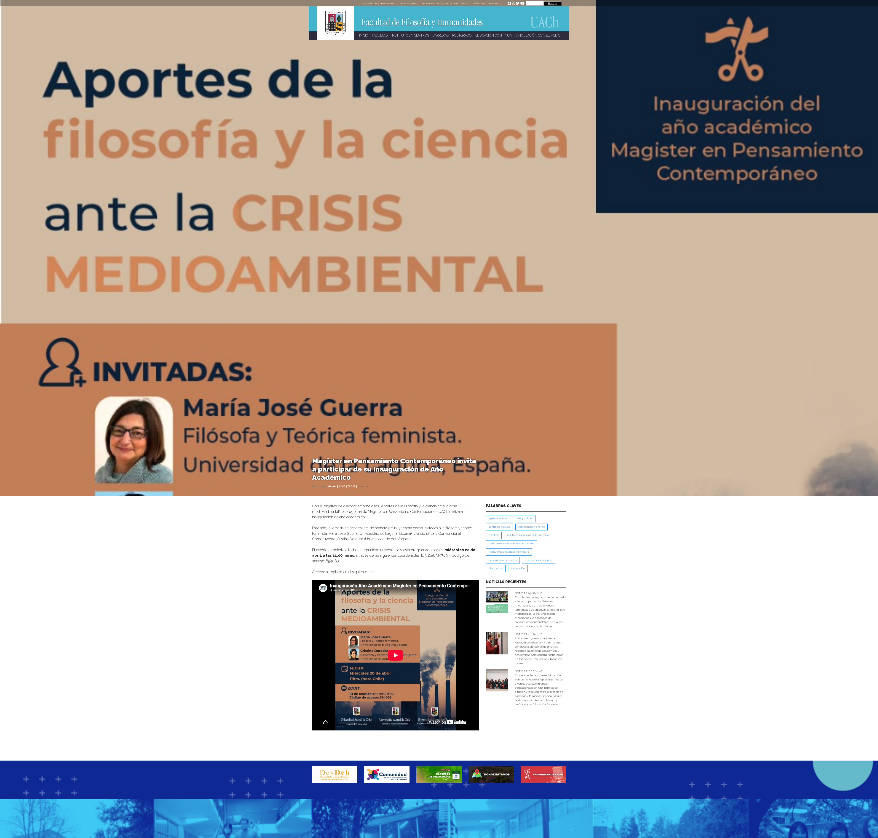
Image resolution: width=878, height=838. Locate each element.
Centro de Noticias (499, 526)
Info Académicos (408, 3)
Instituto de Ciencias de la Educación (528, 535)
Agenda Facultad (498, 518)
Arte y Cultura (525, 518)
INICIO (363, 35)
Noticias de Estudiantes (538, 560)
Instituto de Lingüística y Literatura (509, 551)
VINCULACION (496, 568)
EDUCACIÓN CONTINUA (493, 35)
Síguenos (494, 3)
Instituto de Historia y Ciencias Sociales (511, 543)
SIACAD (466, 3)
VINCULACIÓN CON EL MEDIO (538, 35)
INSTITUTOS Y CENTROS (410, 35)
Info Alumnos (387, 3)
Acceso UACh (369, 3)
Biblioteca (479, 3)
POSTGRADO (462, 35)
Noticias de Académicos (503, 560)
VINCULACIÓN (518, 568)
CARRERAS (441, 35)
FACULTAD (380, 35)
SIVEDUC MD (450, 3)
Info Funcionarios (430, 3)
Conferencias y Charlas (531, 526)
